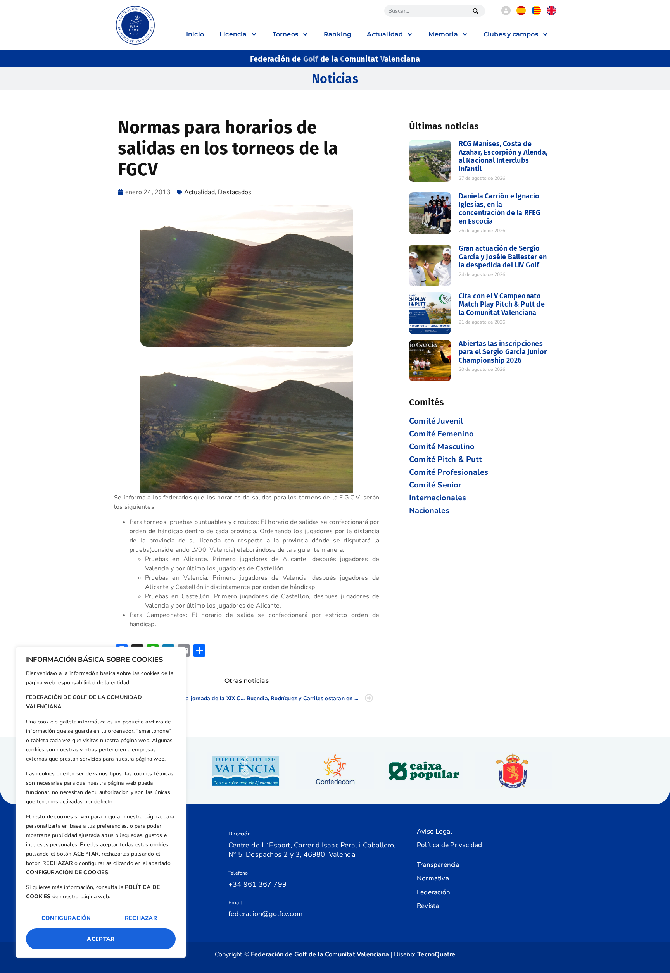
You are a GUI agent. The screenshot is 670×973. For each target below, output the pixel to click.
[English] (551, 13)
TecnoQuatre (436, 954)
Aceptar (100, 939)
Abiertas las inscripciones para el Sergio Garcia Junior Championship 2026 (503, 352)
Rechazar (141, 918)
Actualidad (199, 192)
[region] (101, 802)
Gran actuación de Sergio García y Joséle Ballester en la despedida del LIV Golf (503, 256)
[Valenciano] (536, 13)
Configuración (66, 918)
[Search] (475, 11)
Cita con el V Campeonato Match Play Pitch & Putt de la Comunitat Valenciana (502, 304)
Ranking (337, 34)
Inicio (195, 34)
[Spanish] (521, 13)
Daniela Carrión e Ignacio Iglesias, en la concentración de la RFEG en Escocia (500, 209)
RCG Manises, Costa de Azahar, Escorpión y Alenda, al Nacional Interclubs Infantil (503, 156)
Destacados (234, 192)
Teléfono (238, 873)
